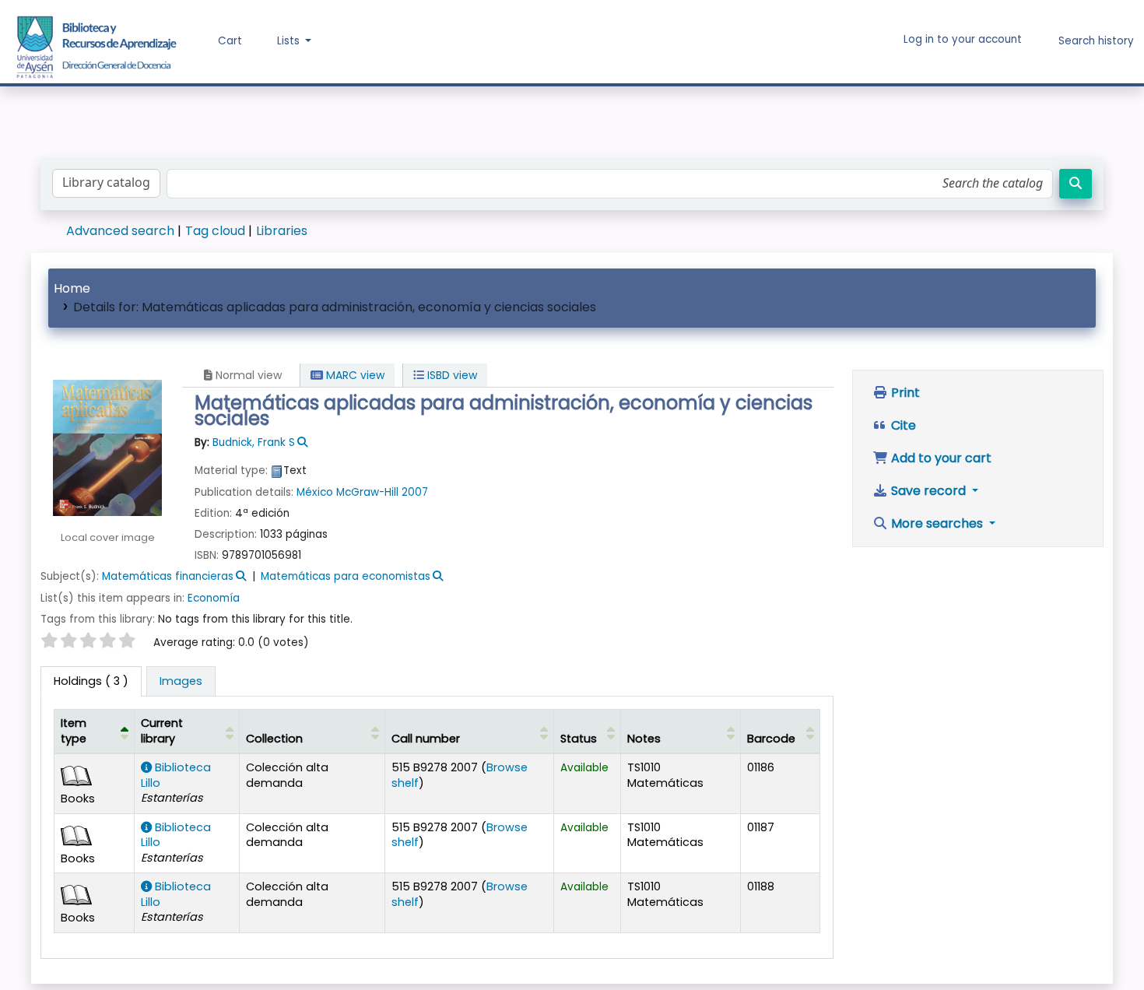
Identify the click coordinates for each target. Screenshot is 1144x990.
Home (72, 288)
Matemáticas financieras (167, 576)
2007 (415, 492)
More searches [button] (937, 523)
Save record (928, 491)
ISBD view (450, 375)
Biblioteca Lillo (176, 775)
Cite (902, 425)
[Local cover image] (107, 447)
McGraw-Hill (369, 492)
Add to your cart (939, 458)
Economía (214, 598)
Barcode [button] (771, 738)
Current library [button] (162, 730)
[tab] (181, 681)
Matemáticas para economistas (345, 576)
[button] (218, 41)
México (315, 492)
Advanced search (120, 231)
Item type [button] (73, 730)
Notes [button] (644, 738)
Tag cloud (215, 231)
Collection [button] (274, 738)
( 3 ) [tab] (91, 681)
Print (904, 393)
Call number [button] (425, 738)
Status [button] (578, 738)
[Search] (1075, 183)
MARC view (353, 375)
